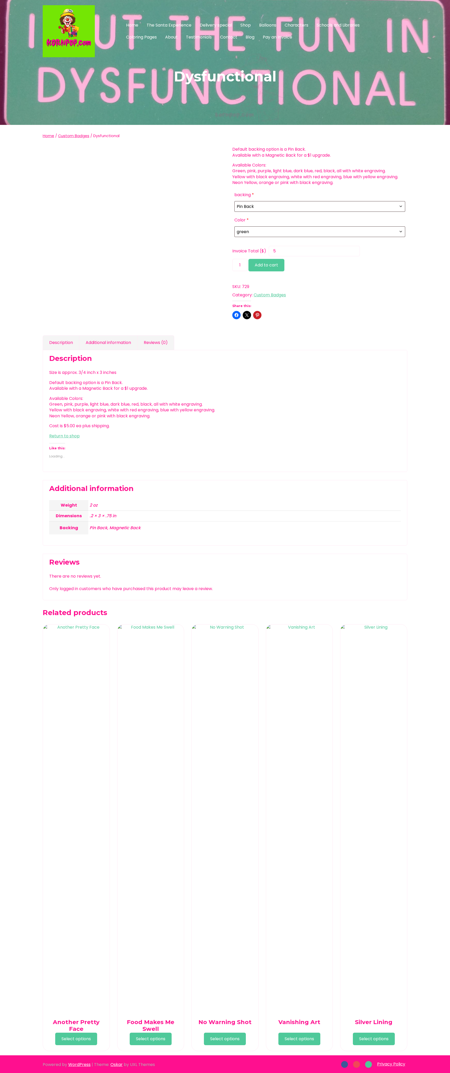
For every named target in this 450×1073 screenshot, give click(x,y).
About (171, 37)
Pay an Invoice (277, 37)
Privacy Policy (391, 1064)
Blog (250, 37)
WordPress (79, 1065)
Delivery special (216, 25)
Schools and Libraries (338, 25)
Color (241, 220)
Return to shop (64, 436)
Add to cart (266, 265)
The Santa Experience (169, 25)
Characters (296, 25)
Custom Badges (73, 135)
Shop (245, 25)
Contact (228, 37)
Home (132, 25)
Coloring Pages (141, 37)
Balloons (267, 25)
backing (244, 195)
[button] (395, 31)
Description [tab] (61, 343)
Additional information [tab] (108, 343)
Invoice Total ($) (249, 251)
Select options (76, 1039)
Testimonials (199, 37)
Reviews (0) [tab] (156, 343)
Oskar (116, 1065)
